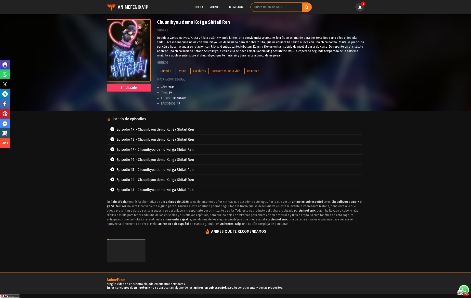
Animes (215, 7)
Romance (253, 71)
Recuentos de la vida (226, 71)
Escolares (199, 71)
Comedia (165, 71)
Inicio (199, 7)
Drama (182, 71)
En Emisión (235, 7)
